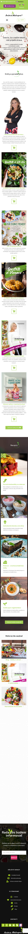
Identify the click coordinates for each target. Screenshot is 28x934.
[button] (7, 20)
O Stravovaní (14, 891)
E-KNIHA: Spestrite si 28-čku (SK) (14, 188)
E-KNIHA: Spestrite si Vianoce (14, 298)
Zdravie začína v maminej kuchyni (14, 404)
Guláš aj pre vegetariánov (12, 608)
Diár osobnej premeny (14, 246)
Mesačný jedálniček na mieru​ (14, 134)
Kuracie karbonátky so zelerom (14, 484)
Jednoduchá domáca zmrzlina (13, 526)
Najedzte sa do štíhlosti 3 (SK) (14, 356)
